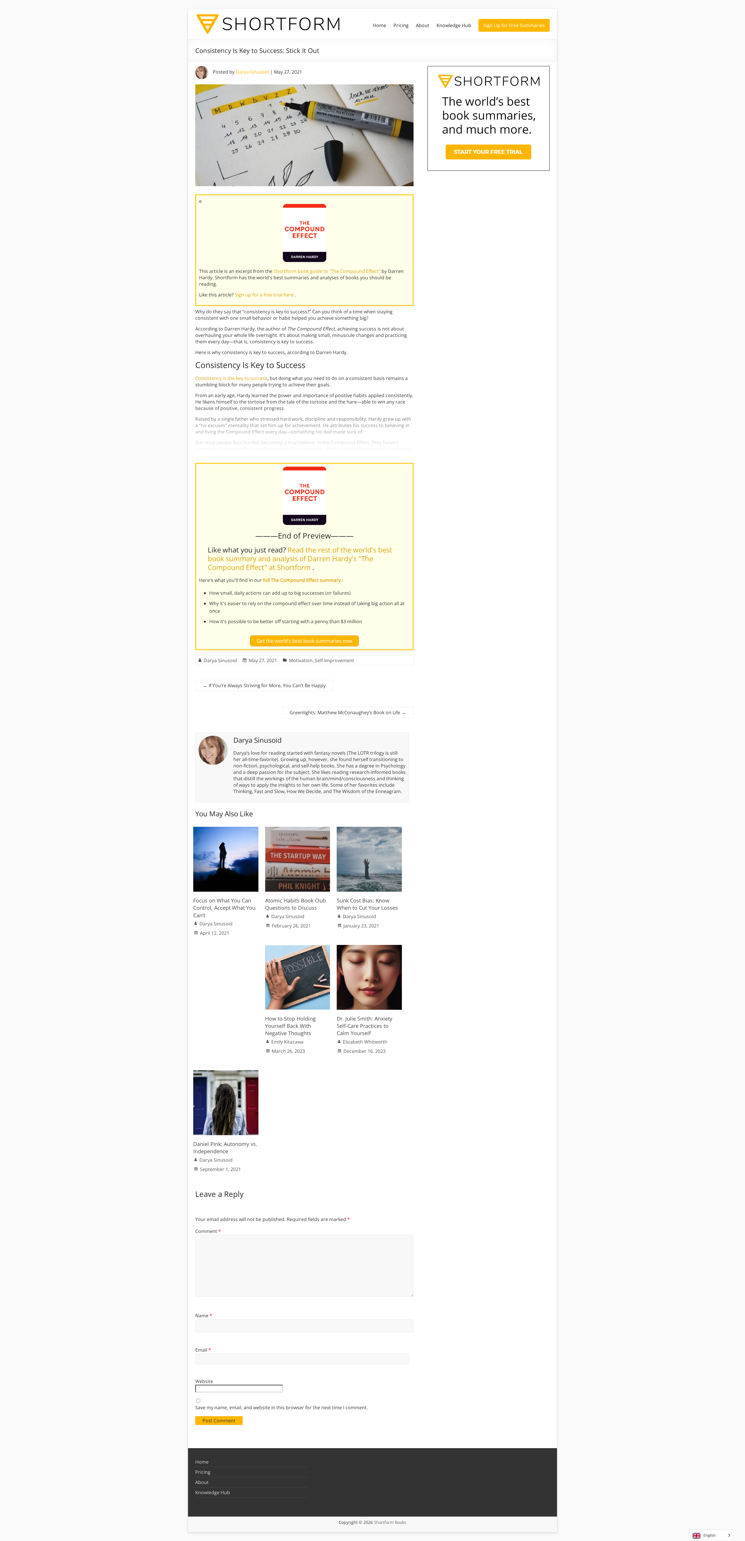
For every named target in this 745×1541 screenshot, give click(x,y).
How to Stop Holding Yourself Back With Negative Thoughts (290, 1026)
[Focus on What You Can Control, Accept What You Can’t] (225, 830)
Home (379, 25)
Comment (208, 1231)
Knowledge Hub (454, 25)
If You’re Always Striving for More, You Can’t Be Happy (264, 685)
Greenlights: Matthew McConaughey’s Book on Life (348, 712)
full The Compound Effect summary (302, 580)
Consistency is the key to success (231, 378)
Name (203, 1315)
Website (204, 1381)
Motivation (301, 660)
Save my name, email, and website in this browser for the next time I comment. (281, 1407)
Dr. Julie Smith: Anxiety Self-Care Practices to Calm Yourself (364, 1026)
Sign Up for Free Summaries (514, 25)
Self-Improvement (334, 660)
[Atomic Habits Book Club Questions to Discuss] (297, 830)
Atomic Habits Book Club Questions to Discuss (295, 904)
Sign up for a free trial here (265, 295)
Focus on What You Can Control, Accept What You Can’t (224, 907)
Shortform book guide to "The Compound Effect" (328, 271)
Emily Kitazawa (287, 1042)
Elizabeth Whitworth (365, 1042)
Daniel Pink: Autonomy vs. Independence (225, 1147)
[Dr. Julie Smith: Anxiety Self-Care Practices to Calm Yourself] (369, 948)
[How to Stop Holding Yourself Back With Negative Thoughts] (297, 948)
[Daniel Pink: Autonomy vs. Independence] (225, 1073)
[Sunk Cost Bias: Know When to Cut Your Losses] (369, 830)
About (422, 25)
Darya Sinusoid (252, 72)
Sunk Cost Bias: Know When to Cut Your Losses (367, 904)
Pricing (401, 25)
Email (203, 1350)
